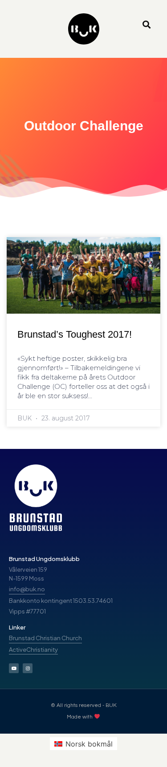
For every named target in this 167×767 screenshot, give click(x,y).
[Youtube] (14, 668)
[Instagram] (28, 668)
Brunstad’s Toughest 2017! (74, 334)
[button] (146, 24)
